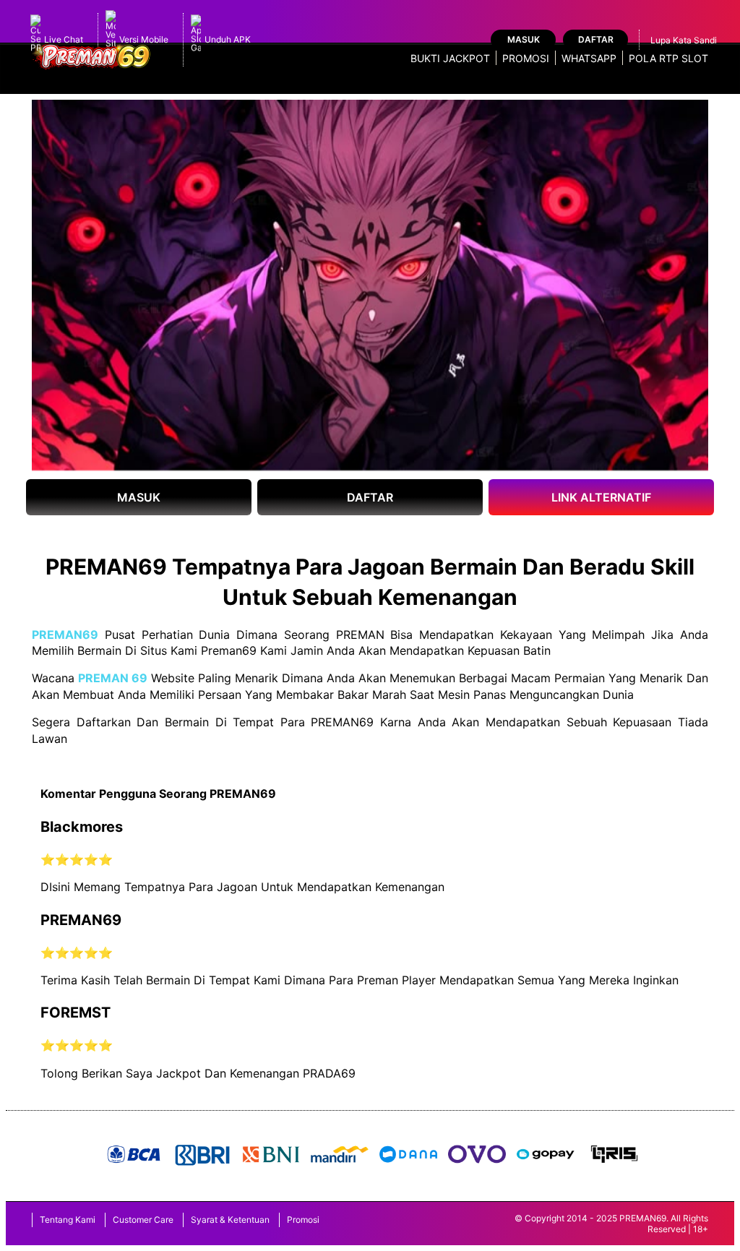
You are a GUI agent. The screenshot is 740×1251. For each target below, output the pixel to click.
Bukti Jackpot (450, 58)
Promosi (525, 58)
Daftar (596, 39)
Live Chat (63, 39)
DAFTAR (370, 497)
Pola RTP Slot (668, 58)
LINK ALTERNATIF (601, 497)
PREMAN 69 (112, 678)
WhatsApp (589, 58)
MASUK (138, 497)
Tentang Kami (67, 1219)
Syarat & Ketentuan (230, 1219)
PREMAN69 (65, 634)
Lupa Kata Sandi (683, 40)
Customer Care (143, 1219)
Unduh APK (228, 39)
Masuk (523, 39)
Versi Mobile (143, 39)
